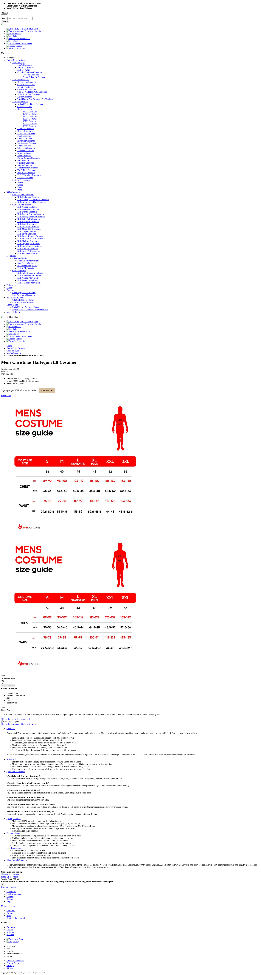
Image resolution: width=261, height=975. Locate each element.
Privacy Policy (13, 963)
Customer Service (8, 887)
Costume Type (13, 351)
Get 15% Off (46, 391)
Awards (10, 913)
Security (10, 965)
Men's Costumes (14, 353)
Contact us (11, 891)
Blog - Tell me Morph (16, 918)
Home (9, 346)
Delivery (10, 896)
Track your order (14, 894)
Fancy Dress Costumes (16, 348)
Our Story (11, 910)
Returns (10, 899)
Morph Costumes (8, 906)
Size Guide (6, 395)
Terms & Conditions (15, 961)
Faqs (9, 901)
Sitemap (10, 968)
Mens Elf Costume (9, 877)
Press (9, 915)
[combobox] (20, 18)
